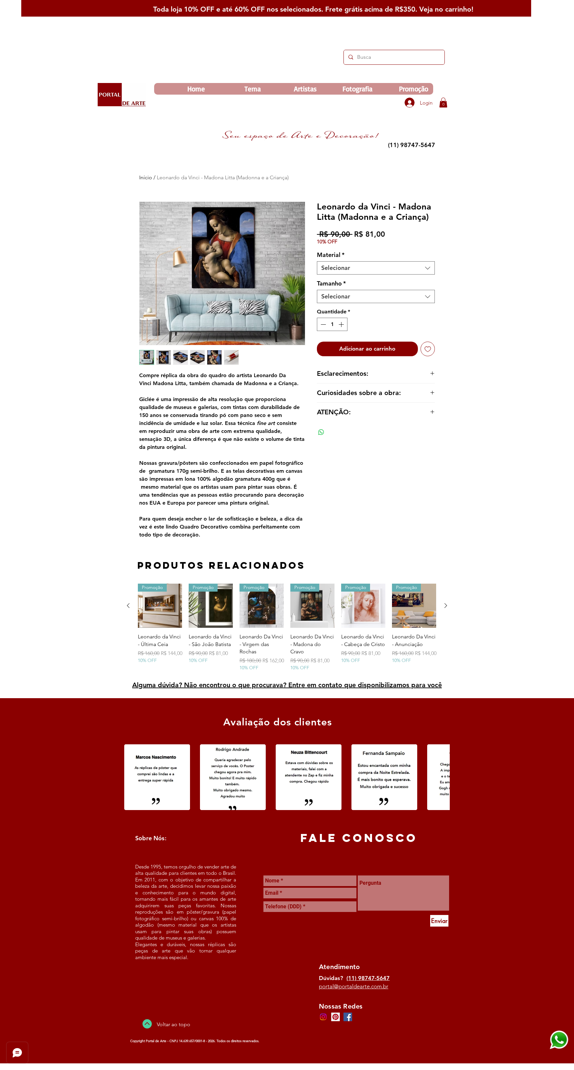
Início (145, 177)
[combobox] (376, 268)
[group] (287, 627)
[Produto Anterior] (128, 606)
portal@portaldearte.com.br (353, 986)
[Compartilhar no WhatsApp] (321, 432)
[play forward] (441, 777)
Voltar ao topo (173, 1024)
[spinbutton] (332, 324)
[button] (443, 103)
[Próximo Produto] (446, 606)
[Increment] (341, 324)
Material (330, 255)
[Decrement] (322, 324)
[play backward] (132, 777)
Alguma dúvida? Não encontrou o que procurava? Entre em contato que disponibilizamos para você (287, 685)
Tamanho (331, 283)
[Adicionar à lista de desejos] (428, 349)
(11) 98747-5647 (368, 978)
